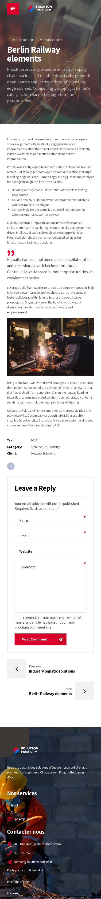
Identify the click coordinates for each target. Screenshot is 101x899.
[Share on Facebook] (11, 466)
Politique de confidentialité (25, 870)
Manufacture (50, 39)
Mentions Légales (18, 882)
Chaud (15, 812)
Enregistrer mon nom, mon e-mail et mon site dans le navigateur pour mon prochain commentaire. (48, 622)
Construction (22, 39)
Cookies (12, 893)
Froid (14, 805)
